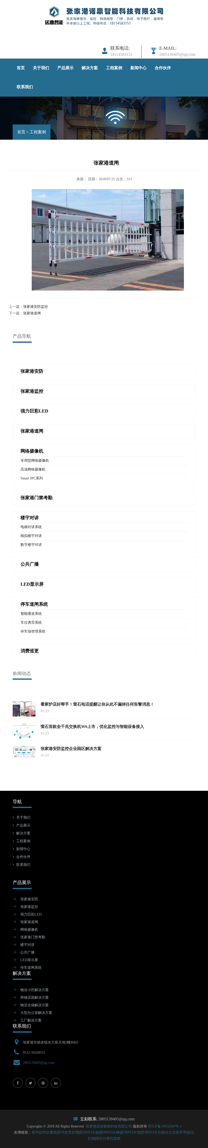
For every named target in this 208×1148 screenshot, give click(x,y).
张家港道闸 (32, 313)
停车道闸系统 (31, 968)
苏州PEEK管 (130, 1132)
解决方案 (90, 68)
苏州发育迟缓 (68, 1132)
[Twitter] (30, 1083)
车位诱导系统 (31, 622)
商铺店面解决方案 (34, 997)
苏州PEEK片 (151, 1132)
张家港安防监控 (35, 307)
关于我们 (41, 68)
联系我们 (25, 87)
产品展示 (65, 68)
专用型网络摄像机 (35, 460)
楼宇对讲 (27, 945)
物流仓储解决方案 (34, 1005)
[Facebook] (18, 1083)
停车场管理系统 (33, 631)
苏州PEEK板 (89, 1132)
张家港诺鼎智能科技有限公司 (109, 1126)
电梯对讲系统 (31, 527)
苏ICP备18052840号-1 (165, 1126)
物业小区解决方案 (34, 990)
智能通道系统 (31, 614)
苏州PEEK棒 (110, 1132)
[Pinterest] (43, 1083)
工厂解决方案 (31, 1020)
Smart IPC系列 (32, 478)
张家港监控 (29, 907)
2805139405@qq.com (39, 1063)
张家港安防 (29, 899)
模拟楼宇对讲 (31, 536)
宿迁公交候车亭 (174, 1132)
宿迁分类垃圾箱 (108, 1138)
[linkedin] (56, 1083)
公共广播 (27, 952)
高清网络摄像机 (33, 469)
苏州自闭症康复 (44, 1132)
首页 (21, 68)
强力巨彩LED (31, 914)
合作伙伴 (163, 68)
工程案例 (114, 68)
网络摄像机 (29, 929)
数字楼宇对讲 (31, 545)
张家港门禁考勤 (32, 937)
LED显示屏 (29, 960)
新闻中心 (138, 68)
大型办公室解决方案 (36, 1013)
